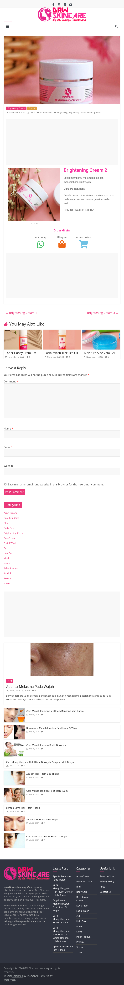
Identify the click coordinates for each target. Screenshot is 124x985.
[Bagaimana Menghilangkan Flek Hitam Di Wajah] (14, 726)
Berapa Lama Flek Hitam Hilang (23, 807)
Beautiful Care (11, 518)
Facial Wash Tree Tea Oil (61, 353)
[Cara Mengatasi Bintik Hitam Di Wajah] (14, 835)
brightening (62, 112)
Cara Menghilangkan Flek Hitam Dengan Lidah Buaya (55, 711)
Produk (32, 108)
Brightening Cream (16, 108)
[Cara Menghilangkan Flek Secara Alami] (14, 789)
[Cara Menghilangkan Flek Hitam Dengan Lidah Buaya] (14, 709)
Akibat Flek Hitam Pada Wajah (42, 819)
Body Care (9, 528)
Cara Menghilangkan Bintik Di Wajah (46, 745)
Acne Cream (10, 512)
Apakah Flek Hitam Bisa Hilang (42, 773)
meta (33, 112)
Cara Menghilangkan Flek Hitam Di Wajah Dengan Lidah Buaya (40, 762)
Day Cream (10, 538)
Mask (6, 558)
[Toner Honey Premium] (23, 331)
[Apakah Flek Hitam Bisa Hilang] (14, 772)
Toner (7, 583)
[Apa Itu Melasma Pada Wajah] (62, 644)
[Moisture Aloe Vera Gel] (101, 331)
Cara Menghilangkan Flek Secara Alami (47, 790)
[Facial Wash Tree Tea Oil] (62, 331)
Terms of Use (107, 876)
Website (9, 466)
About (103, 886)
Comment (11, 381)
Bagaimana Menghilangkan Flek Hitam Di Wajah (52, 728)
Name (8, 428)
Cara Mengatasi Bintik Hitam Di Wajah (46, 836)
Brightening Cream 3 (103, 313)
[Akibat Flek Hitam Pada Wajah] (14, 818)
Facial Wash (10, 543)
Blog (6, 523)
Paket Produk (11, 568)
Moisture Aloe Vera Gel (99, 353)
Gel (5, 548)
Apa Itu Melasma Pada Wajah (30, 686)
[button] (11, 194)
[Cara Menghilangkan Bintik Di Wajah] (14, 743)
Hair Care (9, 553)
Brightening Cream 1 (21, 313)
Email (8, 447)
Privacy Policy (107, 881)
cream (90, 112)
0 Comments (46, 112)
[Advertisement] (62, 142)
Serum (7, 578)
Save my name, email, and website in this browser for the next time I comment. (56, 484)
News (7, 563)
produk (97, 112)
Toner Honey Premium (20, 353)
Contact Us (105, 891)
